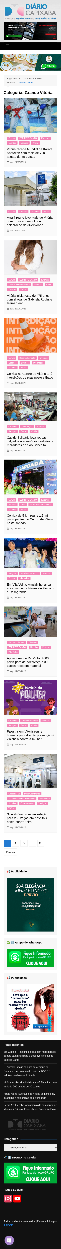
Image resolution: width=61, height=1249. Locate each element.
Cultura (11, 138)
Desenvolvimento (27, 358)
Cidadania (12, 426)
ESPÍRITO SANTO (28, 138)
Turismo (12, 289)
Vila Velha (24, 578)
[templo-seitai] (30, 1007)
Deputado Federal (16, 642)
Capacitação (14, 794)
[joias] (30, 62)
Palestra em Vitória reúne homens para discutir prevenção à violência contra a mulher (30, 735)
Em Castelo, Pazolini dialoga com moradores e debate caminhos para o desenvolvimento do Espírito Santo (30, 1055)
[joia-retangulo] (30, 904)
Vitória (35, 143)
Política (11, 578)
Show (48, 285)
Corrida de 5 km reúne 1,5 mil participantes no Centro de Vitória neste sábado (30, 519)
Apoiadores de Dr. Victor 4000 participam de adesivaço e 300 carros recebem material (28, 661)
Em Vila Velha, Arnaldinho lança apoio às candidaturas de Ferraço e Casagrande (30, 588)
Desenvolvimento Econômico (21, 798)
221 (41, 843)
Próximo (10, 852)
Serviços (12, 431)
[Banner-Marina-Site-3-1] (30, 31)
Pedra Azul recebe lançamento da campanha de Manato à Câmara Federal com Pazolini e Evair (30, 1107)
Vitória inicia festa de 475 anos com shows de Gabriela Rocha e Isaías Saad (29, 299)
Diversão (44, 358)
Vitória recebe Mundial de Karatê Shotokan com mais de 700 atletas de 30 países (29, 152)
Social (24, 431)
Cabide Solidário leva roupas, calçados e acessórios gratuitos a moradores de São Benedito (30, 441)
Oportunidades (27, 803)
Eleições (12, 573)
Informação (38, 363)
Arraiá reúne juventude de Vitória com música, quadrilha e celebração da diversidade (30, 221)
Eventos (12, 143)
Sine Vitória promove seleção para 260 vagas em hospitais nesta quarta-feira (27, 818)
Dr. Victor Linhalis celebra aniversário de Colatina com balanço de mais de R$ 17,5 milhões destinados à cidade (27, 1071)
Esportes (45, 138)
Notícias (24, 143)
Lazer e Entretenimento (19, 285)
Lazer (22, 504)
